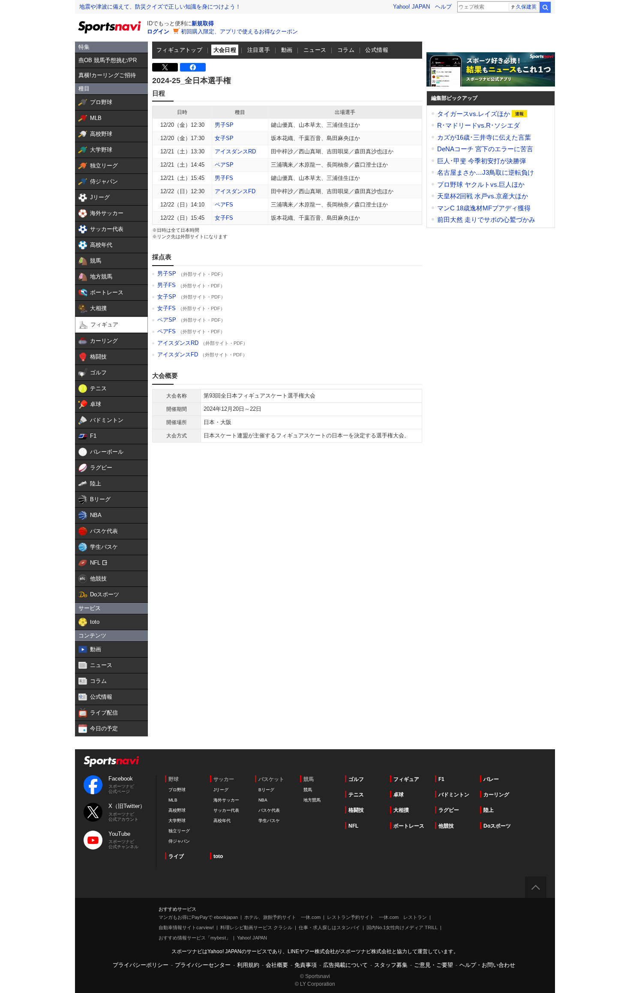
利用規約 (248, 965)
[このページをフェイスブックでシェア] (193, 67)
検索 (545, 7)
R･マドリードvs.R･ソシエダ (478, 125)
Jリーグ (220, 789)
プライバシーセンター (203, 965)
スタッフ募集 (391, 965)
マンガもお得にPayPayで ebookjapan (198, 917)
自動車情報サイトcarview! (186, 927)
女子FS (224, 218)
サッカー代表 (226, 810)
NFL (353, 826)
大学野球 (177, 820)
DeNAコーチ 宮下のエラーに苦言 (485, 149)
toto (218, 856)
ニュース (315, 50)
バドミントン (453, 795)
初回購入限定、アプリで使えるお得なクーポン (239, 31)
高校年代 (222, 820)
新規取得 (203, 23)
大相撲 (401, 810)
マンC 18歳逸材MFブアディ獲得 (484, 208)
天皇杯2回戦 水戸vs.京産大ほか (482, 196)
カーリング (496, 795)
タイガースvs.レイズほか (474, 113)
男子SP (224, 125)
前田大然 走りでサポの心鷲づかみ (486, 219)
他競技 (446, 826)
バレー (491, 779)
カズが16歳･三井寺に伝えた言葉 (484, 137)
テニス (356, 795)
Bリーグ (266, 789)
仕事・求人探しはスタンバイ (329, 927)
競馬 (307, 789)
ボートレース (408, 826)
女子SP (224, 138)
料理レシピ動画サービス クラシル (256, 927)
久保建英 (526, 7)
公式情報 (376, 50)
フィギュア (406, 779)
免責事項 (305, 965)
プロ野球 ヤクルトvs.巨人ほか (481, 184)
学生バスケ (269, 820)
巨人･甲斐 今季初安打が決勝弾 (481, 161)
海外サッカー (226, 800)
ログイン (158, 31)
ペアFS (224, 204)
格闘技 (356, 810)
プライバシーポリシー (140, 965)
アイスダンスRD (235, 151)
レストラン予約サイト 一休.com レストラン (377, 917)
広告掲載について (345, 965)
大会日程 (225, 50)
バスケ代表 (269, 810)
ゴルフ (356, 779)
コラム (345, 50)
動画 (287, 50)
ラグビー (448, 810)
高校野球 (177, 810)
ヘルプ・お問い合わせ (487, 965)
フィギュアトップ (179, 50)
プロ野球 (177, 789)
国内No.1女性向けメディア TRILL (402, 927)
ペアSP (224, 165)
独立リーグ (179, 830)
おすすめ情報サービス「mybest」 (195, 937)
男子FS (224, 178)
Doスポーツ (497, 826)
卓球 (398, 795)
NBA (262, 800)
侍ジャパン (179, 841)
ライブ (176, 856)
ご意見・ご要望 (433, 965)
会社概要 (277, 965)
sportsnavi (111, 761)
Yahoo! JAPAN (411, 6)
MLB (172, 800)
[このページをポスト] (165, 67)
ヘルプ (443, 6)
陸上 (488, 810)
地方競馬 (312, 800)
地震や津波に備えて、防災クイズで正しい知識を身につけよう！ (160, 6)
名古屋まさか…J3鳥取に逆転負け (485, 172)
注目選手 (258, 50)
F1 (441, 779)
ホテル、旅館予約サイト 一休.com (282, 917)
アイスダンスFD (235, 191)
